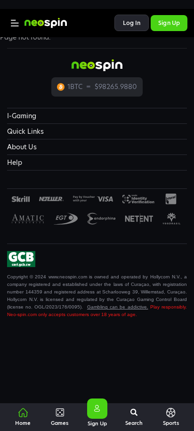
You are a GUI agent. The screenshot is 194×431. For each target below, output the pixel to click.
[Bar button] (15, 23)
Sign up (169, 23)
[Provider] (51, 199)
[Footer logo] (21, 199)
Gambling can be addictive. (117, 306)
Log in (132, 23)
